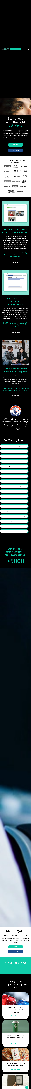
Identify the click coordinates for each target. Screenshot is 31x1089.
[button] (28, 49)
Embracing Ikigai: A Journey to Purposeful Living (15, 1064)
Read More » (15, 1016)
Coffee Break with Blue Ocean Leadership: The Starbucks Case (15, 1037)
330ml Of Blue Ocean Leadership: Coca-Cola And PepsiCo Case (15, 1010)
